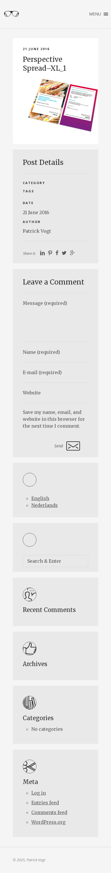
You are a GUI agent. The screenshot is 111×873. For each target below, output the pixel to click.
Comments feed (49, 812)
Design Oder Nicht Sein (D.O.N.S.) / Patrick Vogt (11, 14)
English (40, 498)
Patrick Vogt (37, 231)
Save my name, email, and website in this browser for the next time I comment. (54, 419)
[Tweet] (64, 253)
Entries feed (45, 802)
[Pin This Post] (50, 253)
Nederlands (44, 505)
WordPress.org (48, 822)
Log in (38, 793)
